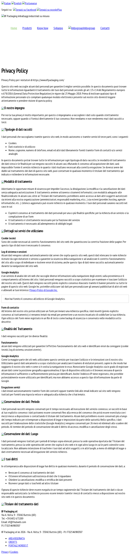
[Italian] (6, 3)
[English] (16, 3)
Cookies (14, 552)
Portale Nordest (18, 545)
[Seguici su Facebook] (24, 9)
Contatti (105, 28)
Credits (13, 542)
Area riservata (17, 538)
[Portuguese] (29, 3)
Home (14, 28)
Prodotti (27, 28)
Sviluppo (58, 28)
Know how (42, 28)
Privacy (5, 552)
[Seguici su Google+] (49, 9)
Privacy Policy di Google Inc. (43, 290)
